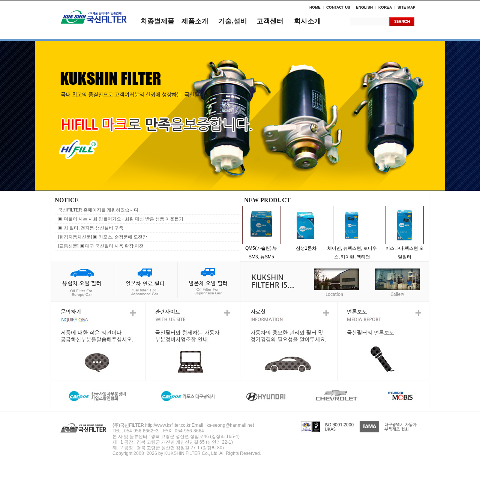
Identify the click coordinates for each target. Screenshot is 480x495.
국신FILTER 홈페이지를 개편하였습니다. (99, 210)
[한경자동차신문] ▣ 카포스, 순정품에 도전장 (102, 237)
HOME (315, 7)
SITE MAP (407, 7)
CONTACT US (338, 7)
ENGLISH (364, 7)
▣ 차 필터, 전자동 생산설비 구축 (90, 228)
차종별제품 (157, 21)
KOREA (385, 7)
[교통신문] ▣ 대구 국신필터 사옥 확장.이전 (101, 246)
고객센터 (270, 21)
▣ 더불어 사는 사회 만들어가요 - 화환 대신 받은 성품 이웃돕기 (120, 219)
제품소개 (195, 21)
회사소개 (307, 21)
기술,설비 (232, 21)
